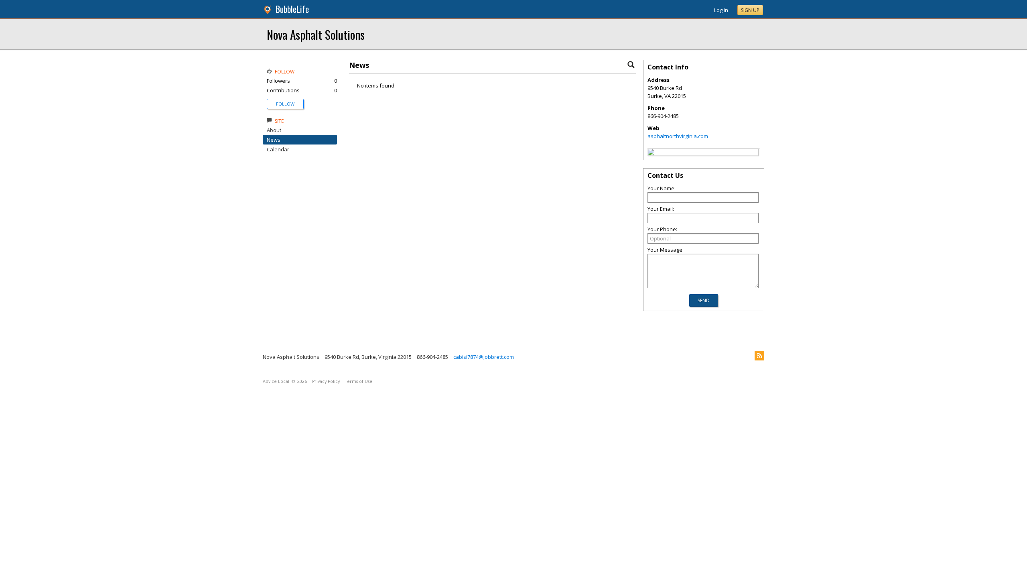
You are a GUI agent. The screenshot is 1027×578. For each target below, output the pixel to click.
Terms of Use (358, 381)
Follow (285, 104)
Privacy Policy (326, 381)
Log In (721, 10)
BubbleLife (292, 9)
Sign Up (750, 10)
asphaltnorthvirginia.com (677, 136)
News (273, 139)
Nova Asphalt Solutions (316, 34)
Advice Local (276, 381)
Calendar (278, 149)
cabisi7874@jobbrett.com (483, 356)
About (274, 130)
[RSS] (759, 355)
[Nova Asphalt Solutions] (651, 153)
